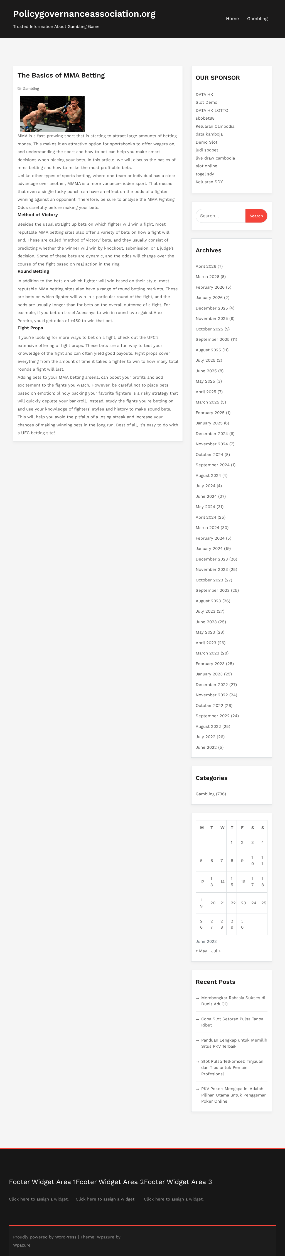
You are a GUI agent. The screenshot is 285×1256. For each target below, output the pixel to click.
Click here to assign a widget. (39, 1199)
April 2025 (206, 391)
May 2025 (205, 381)
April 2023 (206, 642)
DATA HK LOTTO (212, 110)
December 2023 (212, 559)
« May (201, 950)
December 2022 (212, 684)
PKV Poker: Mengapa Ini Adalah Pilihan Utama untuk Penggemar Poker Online (233, 1095)
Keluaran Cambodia (215, 126)
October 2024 (209, 454)
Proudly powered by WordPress (45, 1237)
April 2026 (206, 266)
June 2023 (206, 621)
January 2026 (209, 297)
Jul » (215, 950)
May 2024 (205, 506)
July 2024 (205, 485)
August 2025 (208, 349)
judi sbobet (207, 150)
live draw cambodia (215, 158)
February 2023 (210, 663)
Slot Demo (206, 102)
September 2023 (213, 590)
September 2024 (213, 464)
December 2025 (212, 308)
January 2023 (209, 674)
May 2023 (205, 632)
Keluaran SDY (209, 181)
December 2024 (212, 433)
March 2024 (207, 527)
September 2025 (213, 339)
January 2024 (209, 548)
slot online (206, 165)
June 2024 (206, 496)
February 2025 (210, 412)
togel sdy (205, 174)
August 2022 (208, 726)
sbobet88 (205, 118)
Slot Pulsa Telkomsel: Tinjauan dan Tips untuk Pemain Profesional (232, 1067)
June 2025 (206, 370)
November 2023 (212, 569)
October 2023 (209, 580)
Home (232, 18)
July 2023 (205, 611)
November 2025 (212, 318)
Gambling (257, 18)
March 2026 (207, 276)
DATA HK (204, 94)
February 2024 (210, 538)
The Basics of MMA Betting (61, 75)
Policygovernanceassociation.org (84, 13)
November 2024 (212, 443)
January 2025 (209, 423)
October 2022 (209, 705)
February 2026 (210, 287)
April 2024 (206, 517)
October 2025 (209, 329)
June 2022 (206, 747)
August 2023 (208, 600)
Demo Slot (206, 142)
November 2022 (212, 694)
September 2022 (213, 715)
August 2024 (208, 475)
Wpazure (105, 1237)
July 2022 (205, 736)
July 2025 (205, 360)
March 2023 (207, 653)
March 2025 (207, 402)
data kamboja (209, 134)
